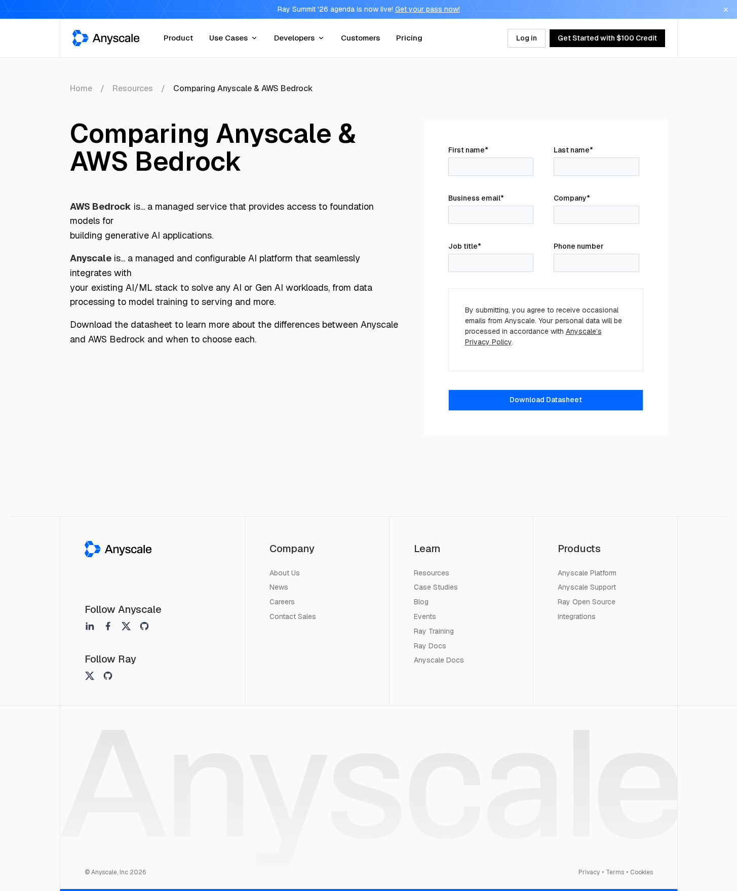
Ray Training (434, 631)
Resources (132, 88)
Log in (526, 38)
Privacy (589, 872)
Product (178, 38)
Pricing (409, 38)
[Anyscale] (118, 549)
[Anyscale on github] (144, 626)
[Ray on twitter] (90, 676)
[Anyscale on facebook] (108, 626)
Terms (615, 872)
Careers (282, 601)
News (278, 587)
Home (81, 88)
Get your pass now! (427, 9)
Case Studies (436, 587)
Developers (294, 38)
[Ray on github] (108, 676)
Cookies (641, 872)
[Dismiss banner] (726, 10)
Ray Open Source (586, 601)
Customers (360, 38)
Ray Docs (430, 645)
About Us (284, 572)
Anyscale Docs (439, 660)
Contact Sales (292, 616)
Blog (421, 601)
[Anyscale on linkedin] (90, 626)
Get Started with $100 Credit (607, 38)
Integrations (577, 616)
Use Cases (228, 38)
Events (425, 616)
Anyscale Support (587, 587)
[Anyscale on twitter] (126, 626)
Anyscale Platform (587, 572)
